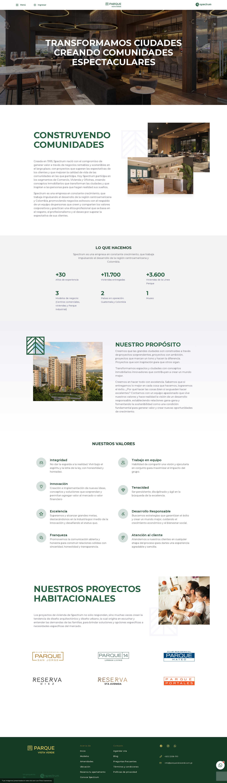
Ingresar (42, 5)
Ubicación (85, 767)
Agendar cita (120, 751)
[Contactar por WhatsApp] (220, 765)
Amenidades (86, 761)
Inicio (83, 751)
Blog (115, 756)
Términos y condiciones (126, 767)
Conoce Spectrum (89, 777)
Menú (23, 5)
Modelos (84, 756)
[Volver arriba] (220, 756)
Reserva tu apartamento (93, 772)
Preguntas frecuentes (125, 761)
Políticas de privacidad (125, 772)
